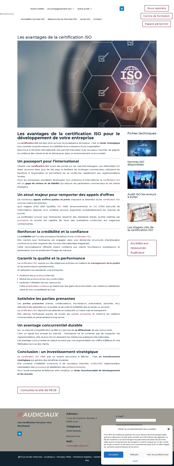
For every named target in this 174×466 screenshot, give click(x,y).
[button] (168, 429)
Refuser (134, 454)
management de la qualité (105, 263)
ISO (118, 166)
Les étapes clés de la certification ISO (141, 229)
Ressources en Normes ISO (62, 19)
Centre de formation (156, 16)
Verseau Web (64, 457)
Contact (97, 19)
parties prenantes (33, 303)
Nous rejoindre (156, 8)
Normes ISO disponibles (136, 163)
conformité (96, 363)
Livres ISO (85, 19)
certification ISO (29, 143)
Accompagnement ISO (59, 8)
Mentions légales (82, 457)
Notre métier (37, 8)
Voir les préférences (157, 454)
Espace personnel (156, 23)
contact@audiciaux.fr (77, 445)
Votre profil (83, 8)
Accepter (114, 454)
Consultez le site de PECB (38, 390)
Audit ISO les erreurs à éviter (142, 196)
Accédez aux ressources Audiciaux (139, 248)
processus (23, 220)
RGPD (135, 461)
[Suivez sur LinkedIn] (122, 8)
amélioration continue (37, 286)
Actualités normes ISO (33, 19)
